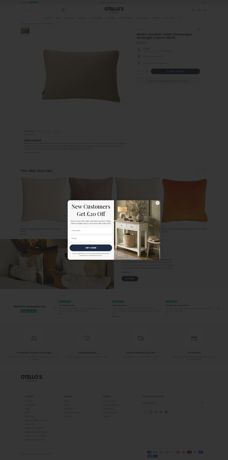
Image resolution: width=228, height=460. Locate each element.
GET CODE (91, 248)
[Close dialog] (157, 203)
